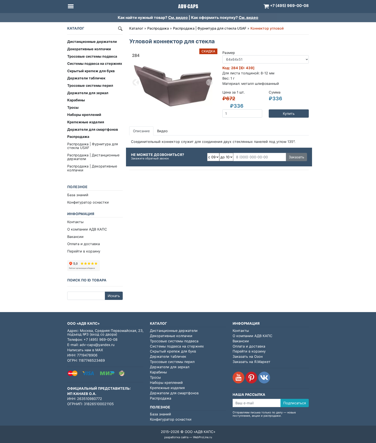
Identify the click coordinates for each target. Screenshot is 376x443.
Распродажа (158, 28)
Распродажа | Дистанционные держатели (93, 157)
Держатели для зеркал (169, 367)
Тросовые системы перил (172, 361)
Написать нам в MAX (85, 350)
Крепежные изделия (167, 388)
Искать (114, 296)
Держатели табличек (168, 356)
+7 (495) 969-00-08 (101, 339)
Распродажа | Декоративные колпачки (92, 168)
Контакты (75, 222)
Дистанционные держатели (174, 330)
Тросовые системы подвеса (174, 341)
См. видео (178, 17)
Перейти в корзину (83, 251)
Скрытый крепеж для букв (173, 351)
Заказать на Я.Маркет (251, 361)
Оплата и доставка (83, 244)
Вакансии (75, 236)
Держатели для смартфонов (174, 393)
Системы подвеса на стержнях (177, 346)
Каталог (136, 28)
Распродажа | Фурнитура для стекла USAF (92, 146)
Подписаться (294, 403)
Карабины (158, 372)
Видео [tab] (162, 131)
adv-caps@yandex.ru (97, 345)
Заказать (296, 157)
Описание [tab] (141, 131)
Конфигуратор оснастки (88, 202)
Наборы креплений (166, 382)
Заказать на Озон (248, 356)
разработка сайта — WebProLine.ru (188, 437)
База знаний (77, 195)
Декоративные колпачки (171, 336)
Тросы (155, 377)
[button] (135, 82)
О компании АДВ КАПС (87, 229)
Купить (289, 113)
